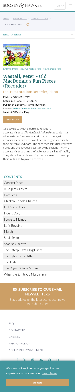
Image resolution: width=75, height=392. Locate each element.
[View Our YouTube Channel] (41, 359)
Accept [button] (37, 382)
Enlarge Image (11, 68)
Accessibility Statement (26, 349)
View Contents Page (30, 68)
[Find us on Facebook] (17, 359)
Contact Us (17, 330)
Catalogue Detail (39, 18)
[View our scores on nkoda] (57, 359)
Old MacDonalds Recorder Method (31, 108)
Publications (20, 18)
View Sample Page (52, 68)
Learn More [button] (49, 373)
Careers (14, 336)
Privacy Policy (19, 343)
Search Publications (14, 24)
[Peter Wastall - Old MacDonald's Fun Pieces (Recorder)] (34, 55)
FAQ (11, 323)
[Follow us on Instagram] (32, 359)
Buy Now (13, 119)
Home (6, 18)
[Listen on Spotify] (49, 359)
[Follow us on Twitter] (24, 359)
